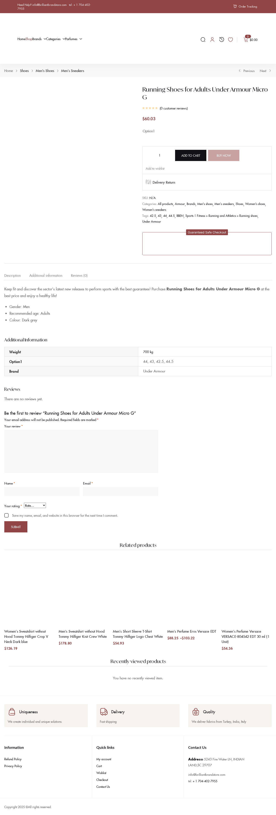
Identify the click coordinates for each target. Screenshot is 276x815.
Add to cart (190, 155)
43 (159, 215)
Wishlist (101, 773)
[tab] (16, 276)
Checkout (102, 779)
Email (88, 483)
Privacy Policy (13, 766)
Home (8, 70)
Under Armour (151, 221)
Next (263, 70)
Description (12, 275)
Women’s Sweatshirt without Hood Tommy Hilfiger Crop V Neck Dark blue (26, 636)
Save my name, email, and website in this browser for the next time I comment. (65, 515)
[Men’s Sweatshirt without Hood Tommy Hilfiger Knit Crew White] (84, 592)
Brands (191, 204)
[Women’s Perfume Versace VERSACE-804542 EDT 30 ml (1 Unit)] (247, 592)
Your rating (13, 506)
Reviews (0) (79, 275)
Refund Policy (13, 759)
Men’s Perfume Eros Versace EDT (191, 631)
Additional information (45, 275)
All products (165, 204)
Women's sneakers (154, 209)
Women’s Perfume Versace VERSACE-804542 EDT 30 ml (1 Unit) (246, 636)
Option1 (149, 130)
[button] (207, 232)
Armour (180, 204)
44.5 (172, 215)
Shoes (24, 70)
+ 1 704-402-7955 (205, 781)
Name (9, 483)
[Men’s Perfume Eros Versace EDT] (192, 592)
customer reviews (174, 108)
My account (103, 759)
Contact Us (103, 786)
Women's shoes (255, 204)
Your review (13, 426)
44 (165, 215)
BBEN (180, 215)
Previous (249, 70)
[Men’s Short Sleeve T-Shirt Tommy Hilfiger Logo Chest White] (138, 592)
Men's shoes (45, 70)
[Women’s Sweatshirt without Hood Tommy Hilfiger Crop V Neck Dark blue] (29, 592)
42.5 (153, 215)
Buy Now (224, 155)
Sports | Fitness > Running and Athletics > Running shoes (221, 215)
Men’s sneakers (72, 70)
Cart (99, 766)
